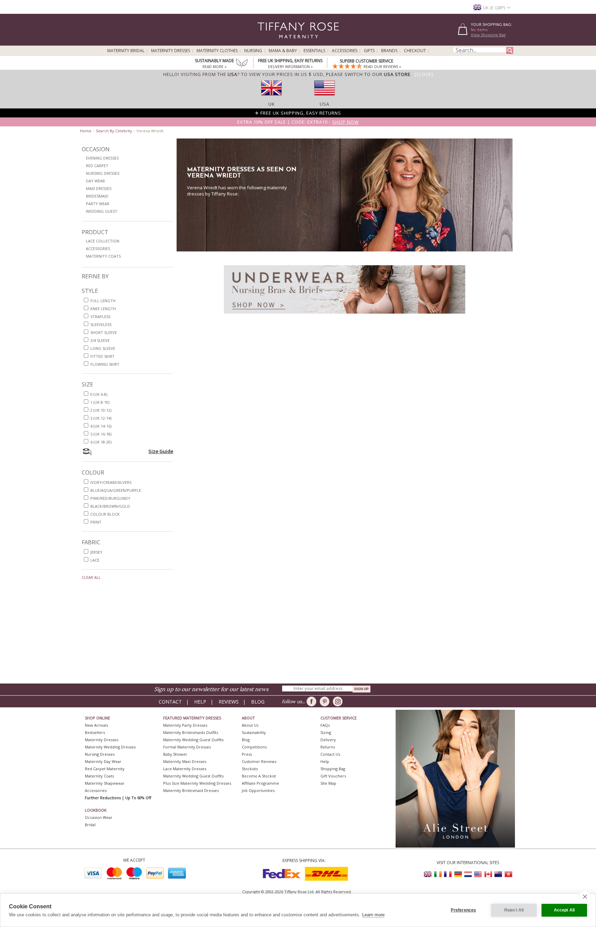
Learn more (373, 914)
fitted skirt (102, 356)
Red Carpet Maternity (105, 768)
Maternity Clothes (217, 51)
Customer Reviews (259, 761)
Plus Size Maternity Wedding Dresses (197, 783)
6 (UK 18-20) (100, 442)
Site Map (328, 783)
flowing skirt (104, 364)
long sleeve (102, 348)
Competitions (254, 746)
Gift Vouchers (333, 775)
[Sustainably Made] (242, 63)
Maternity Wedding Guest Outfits (193, 739)
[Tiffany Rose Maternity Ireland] (438, 874)
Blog (258, 701)
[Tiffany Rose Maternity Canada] (488, 874)
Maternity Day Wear (103, 761)
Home (85, 130)
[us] (325, 98)
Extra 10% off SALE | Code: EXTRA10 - (298, 122)
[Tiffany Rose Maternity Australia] (498, 874)
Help (200, 701)
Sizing (325, 732)
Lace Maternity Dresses (184, 768)
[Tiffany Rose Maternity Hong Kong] (508, 874)
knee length (103, 308)
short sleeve (103, 332)
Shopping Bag (332, 768)
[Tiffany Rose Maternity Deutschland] (458, 874)
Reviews (229, 701)
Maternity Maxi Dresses (184, 761)
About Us (250, 725)
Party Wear (97, 203)
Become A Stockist (259, 775)
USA (324, 104)
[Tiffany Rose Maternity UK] (428, 874)
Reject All (514, 910)
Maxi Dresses (98, 188)
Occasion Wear (98, 817)
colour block (105, 514)
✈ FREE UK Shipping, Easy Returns (298, 113)
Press (247, 754)
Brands (389, 51)
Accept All (564, 910)
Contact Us (330, 754)
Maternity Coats (103, 256)
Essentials (314, 51)
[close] (584, 896)
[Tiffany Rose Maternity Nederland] (468, 874)
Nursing (253, 51)
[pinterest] (325, 701)
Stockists (250, 768)
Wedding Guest (101, 211)
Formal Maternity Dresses (187, 746)
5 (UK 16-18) (100, 434)
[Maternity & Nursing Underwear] (344, 315)
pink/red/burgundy (110, 498)
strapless (100, 316)
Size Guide (160, 451)
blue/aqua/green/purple (115, 490)
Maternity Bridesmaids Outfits (190, 732)
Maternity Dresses (170, 51)
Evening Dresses (102, 158)
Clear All (91, 577)
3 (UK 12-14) (100, 418)
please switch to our (368, 74)
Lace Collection (102, 240)
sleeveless (100, 324)
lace (94, 560)
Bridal (90, 824)
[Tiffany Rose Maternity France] (448, 874)
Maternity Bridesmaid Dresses (191, 790)
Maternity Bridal (126, 51)
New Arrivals (96, 725)
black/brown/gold (110, 506)
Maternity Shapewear (105, 783)
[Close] (424, 74)
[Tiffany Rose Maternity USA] (478, 874)
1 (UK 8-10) (99, 402)
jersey (96, 552)
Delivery (328, 739)
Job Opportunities (258, 790)
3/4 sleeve (100, 340)
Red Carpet (97, 165)
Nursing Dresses (102, 173)
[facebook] (312, 701)
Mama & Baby (283, 51)
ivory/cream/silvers (110, 482)
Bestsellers (95, 732)
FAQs (325, 725)
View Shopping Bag (488, 34)
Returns (327, 746)
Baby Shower (175, 754)
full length (103, 300)
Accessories (344, 51)
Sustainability (254, 732)
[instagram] (338, 701)
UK (271, 104)
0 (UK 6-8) (98, 394)
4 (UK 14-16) (100, 426)
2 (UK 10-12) (100, 410)
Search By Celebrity (114, 130)
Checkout (415, 51)
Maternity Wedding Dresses (110, 746)
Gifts (369, 51)
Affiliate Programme (260, 783)
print (95, 522)
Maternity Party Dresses (185, 725)
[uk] (271, 98)
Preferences (463, 910)
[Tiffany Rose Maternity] (267, 42)
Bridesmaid (97, 196)
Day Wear (95, 180)
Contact (170, 701)
